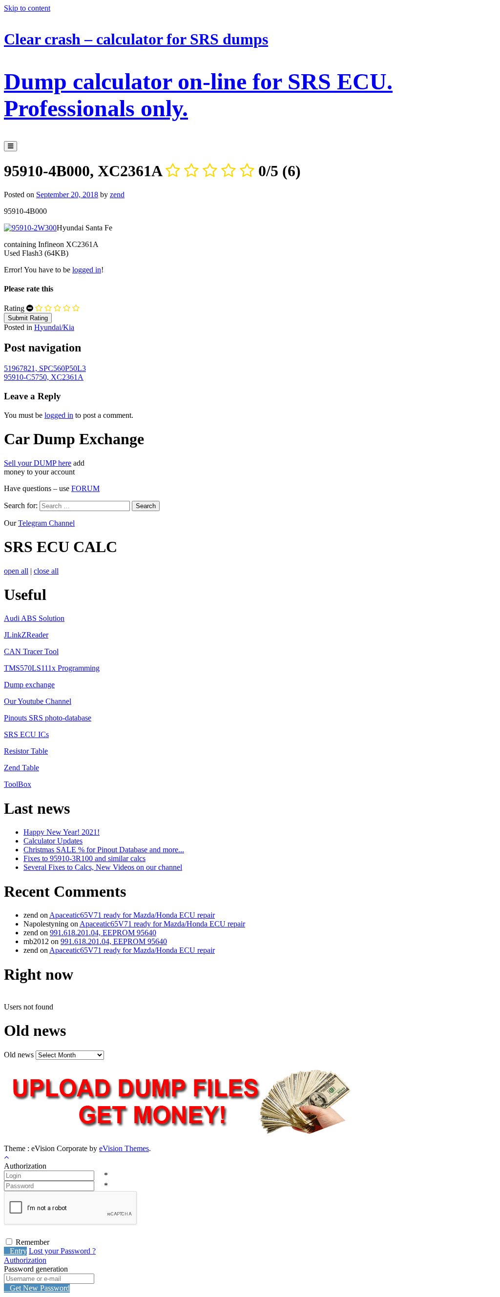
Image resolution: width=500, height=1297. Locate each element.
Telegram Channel (46, 523)
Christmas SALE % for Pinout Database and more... (103, 849)
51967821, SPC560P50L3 (45, 368)
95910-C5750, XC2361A (43, 377)
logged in (86, 270)
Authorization (25, 1260)
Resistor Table (26, 751)
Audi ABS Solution (34, 618)
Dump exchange (29, 684)
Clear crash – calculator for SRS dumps (198, 75)
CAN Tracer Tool (31, 651)
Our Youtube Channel (37, 701)
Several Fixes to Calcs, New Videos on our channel (102, 867)
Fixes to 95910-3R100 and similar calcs (84, 858)
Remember (32, 1242)
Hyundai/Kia (54, 327)
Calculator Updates (53, 841)
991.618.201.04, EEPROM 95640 (103, 932)
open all (16, 571)
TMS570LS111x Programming (52, 668)
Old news (19, 1054)
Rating (14, 308)
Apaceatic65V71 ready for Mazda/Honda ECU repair (132, 915)
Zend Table (21, 767)
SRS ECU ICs (26, 734)
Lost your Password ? (62, 1251)
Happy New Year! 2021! (61, 832)
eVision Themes (124, 1148)
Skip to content (27, 8)
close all (46, 571)
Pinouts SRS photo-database (47, 718)
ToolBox (17, 784)
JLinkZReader (26, 635)
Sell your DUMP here (37, 463)
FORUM (85, 488)
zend (117, 194)
